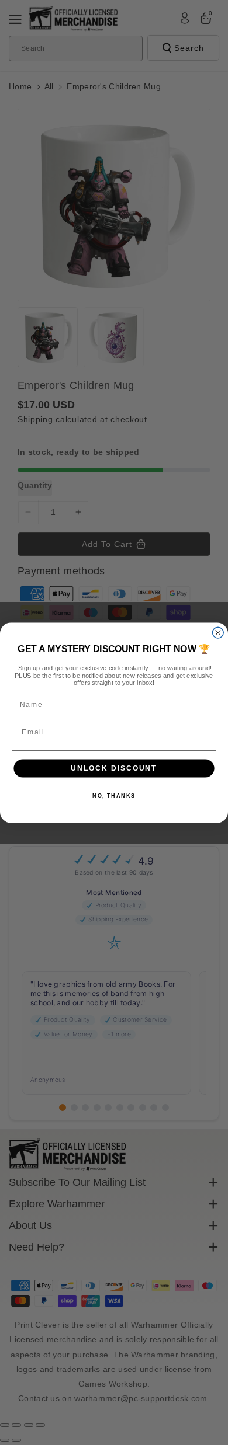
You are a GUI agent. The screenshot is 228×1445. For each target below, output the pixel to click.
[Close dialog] (217, 632)
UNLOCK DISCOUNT (114, 768)
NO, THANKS (114, 795)
